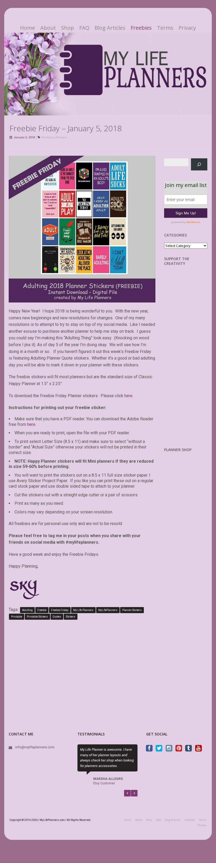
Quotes (57, 616)
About (48, 27)
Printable (16, 616)
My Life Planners (83, 610)
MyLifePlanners (107, 610)
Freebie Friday (59, 610)
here (128, 395)
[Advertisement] (190, 361)
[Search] (199, 164)
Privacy (187, 27)
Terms (165, 27)
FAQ (84, 27)
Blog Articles (110, 27)
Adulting (27, 610)
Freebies (141, 27)
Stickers (61, 137)
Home (27, 27)
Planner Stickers (132, 610)
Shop (67, 27)
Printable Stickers (37, 616)
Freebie (41, 610)
